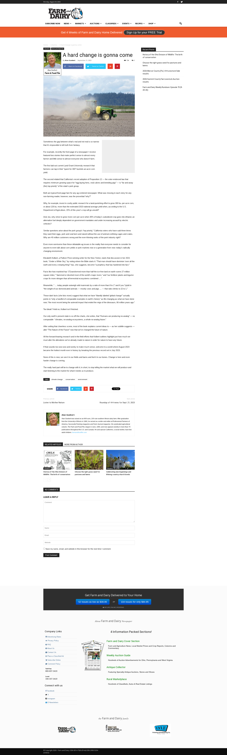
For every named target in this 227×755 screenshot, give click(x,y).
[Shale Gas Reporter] (113, 731)
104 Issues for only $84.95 (135, 602)
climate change (57, 379)
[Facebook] (178, 1)
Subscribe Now (52, 23)
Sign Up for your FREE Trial (144, 32)
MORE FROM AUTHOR (74, 444)
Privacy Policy (53, 641)
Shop (150, 23)
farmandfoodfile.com (79, 432)
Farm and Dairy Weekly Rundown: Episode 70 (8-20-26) (162, 88)
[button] (180, 23)
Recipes (139, 23)
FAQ (49, 645)
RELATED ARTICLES (53, 444)
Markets (79, 23)
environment (82, 379)
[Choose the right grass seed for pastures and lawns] (89, 460)
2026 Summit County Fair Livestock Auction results (161, 80)
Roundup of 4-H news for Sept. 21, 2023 (117, 402)
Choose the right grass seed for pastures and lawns (162, 64)
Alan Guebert (70, 60)
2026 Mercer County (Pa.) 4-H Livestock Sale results (161, 72)
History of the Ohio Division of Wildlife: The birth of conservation (162, 56)
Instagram (51, 699)
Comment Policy (53, 664)
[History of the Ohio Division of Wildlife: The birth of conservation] (57, 460)
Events (125, 23)
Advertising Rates (54, 637)
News (66, 23)
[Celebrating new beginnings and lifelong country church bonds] (120, 460)
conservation (70, 379)
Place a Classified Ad (55, 656)
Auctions (94, 23)
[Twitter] (182, 1)
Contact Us (51, 652)
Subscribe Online (54, 660)
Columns (47, 49)
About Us (50, 648)
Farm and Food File (57, 49)
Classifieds (110, 23)
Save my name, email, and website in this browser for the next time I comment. (78, 549)
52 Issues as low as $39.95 (92, 602)
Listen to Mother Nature (54, 402)
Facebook (50, 691)
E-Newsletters (52, 702)
